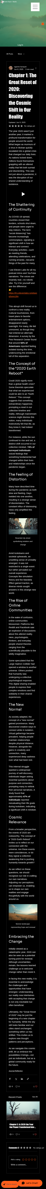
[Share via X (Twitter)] (16, 1079)
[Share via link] (28, 1079)
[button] (42, 23)
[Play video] (23, 194)
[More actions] (35, 68)
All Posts (9, 54)
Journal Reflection (16, 1071)
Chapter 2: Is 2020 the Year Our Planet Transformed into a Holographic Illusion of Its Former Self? (22, 1125)
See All (35, 1097)
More (20, 54)
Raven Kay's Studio (10, 2)
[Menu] (35, 7)
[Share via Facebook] (10, 1079)
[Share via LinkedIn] (22, 1079)
